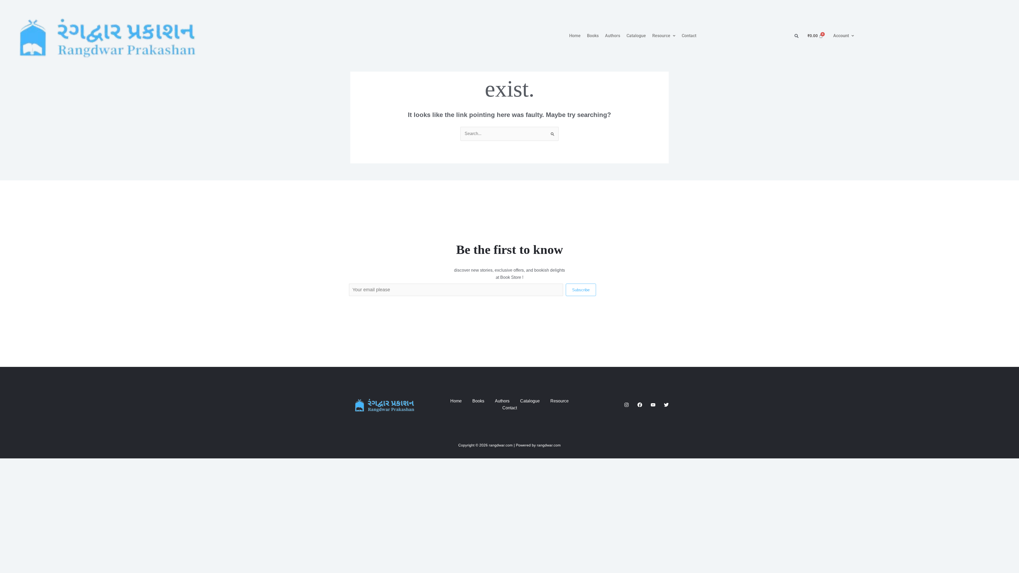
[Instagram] (626, 404)
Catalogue (636, 35)
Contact (689, 35)
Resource (661, 35)
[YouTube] (653, 404)
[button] (664, 36)
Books (593, 35)
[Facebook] (639, 404)
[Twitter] (666, 404)
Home (575, 35)
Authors (612, 35)
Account (841, 35)
